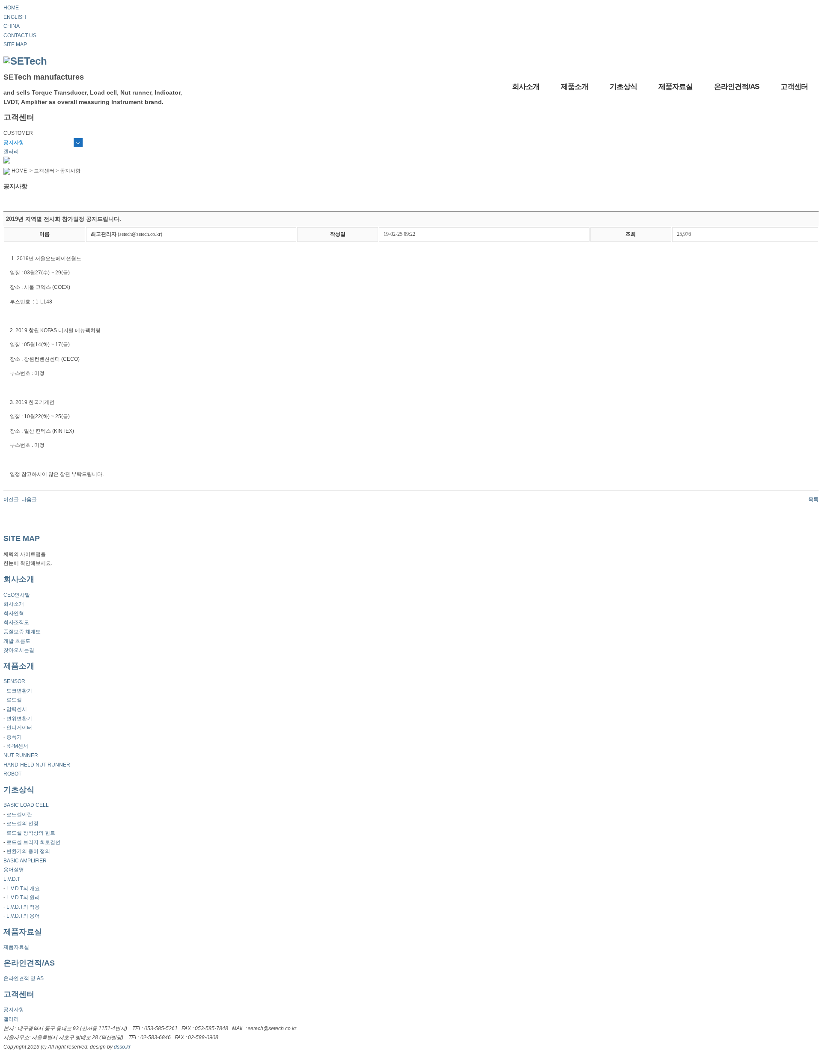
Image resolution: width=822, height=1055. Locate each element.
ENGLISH (14, 17)
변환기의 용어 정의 (28, 851)
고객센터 (794, 87)
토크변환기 (19, 691)
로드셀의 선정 (22, 823)
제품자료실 (675, 87)
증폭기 (14, 737)
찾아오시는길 (18, 650)
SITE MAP (15, 45)
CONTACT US (19, 36)
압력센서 (16, 709)
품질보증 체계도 (22, 632)
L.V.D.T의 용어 (23, 916)
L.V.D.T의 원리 (23, 897)
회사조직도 (16, 622)
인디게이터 (19, 728)
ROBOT (12, 774)
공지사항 (13, 143)
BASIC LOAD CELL (26, 805)
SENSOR (14, 681)
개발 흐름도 (16, 641)
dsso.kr (122, 1047)
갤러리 (11, 152)
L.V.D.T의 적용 (23, 907)
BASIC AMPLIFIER (25, 861)
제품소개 (574, 87)
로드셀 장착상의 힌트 (30, 833)
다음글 (29, 499)
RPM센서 (17, 746)
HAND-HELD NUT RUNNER (36, 765)
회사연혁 (13, 613)
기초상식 (623, 87)
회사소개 (525, 87)
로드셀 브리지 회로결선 (33, 842)
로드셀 (14, 700)
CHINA (11, 26)
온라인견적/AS (736, 87)
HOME (11, 8)
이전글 (11, 499)
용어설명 (13, 870)
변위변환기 (19, 719)
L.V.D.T (11, 879)
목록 (813, 499)
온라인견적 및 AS (23, 978)
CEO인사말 (16, 595)
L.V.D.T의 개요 (23, 889)
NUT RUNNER (20, 755)
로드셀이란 (19, 814)
